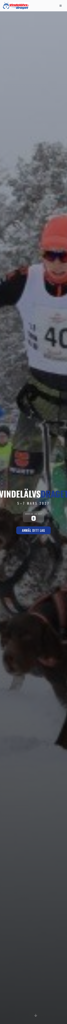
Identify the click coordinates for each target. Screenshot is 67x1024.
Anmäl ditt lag (33, 530)
